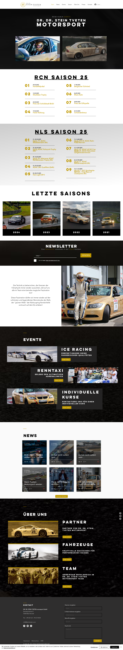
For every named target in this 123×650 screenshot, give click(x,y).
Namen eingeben (70, 605)
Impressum (26, 641)
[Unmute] (67, 59)
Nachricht (68, 626)
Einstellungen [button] (94, 647)
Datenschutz (35, 641)
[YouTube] (120, 516)
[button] (37, 48)
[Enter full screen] (104, 59)
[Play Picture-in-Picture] (101, 59)
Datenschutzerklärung (9, 648)
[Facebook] (120, 513)
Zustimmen (115, 647)
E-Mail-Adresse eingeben (72, 611)
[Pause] (64, 59)
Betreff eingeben (70, 618)
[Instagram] (120, 519)
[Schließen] (121, 647)
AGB (42, 641)
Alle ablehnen (104, 647)
